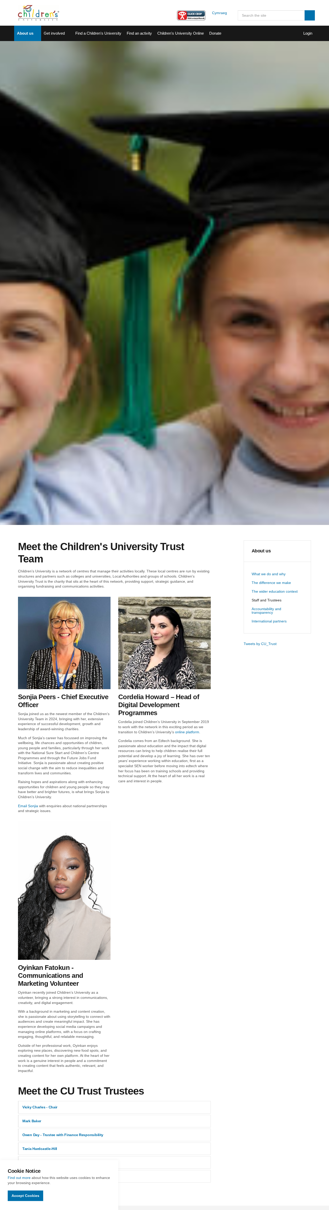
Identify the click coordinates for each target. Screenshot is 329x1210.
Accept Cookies (25, 1196)
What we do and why (269, 574)
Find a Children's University (98, 33)
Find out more (19, 1178)
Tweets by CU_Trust (260, 644)
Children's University (38, 13)
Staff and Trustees (266, 600)
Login (307, 33)
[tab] (114, 1107)
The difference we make (271, 583)
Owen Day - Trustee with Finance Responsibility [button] (62, 1135)
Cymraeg (219, 13)
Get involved (54, 33)
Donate (215, 33)
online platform (187, 732)
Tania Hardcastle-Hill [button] (39, 1149)
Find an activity (139, 33)
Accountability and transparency (266, 610)
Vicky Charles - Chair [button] (39, 1107)
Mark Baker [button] (31, 1121)
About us (25, 33)
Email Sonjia (28, 806)
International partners (269, 621)
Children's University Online (180, 33)
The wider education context (275, 591)
